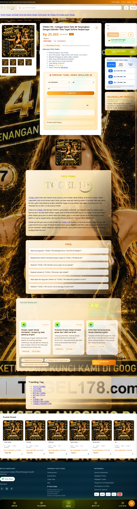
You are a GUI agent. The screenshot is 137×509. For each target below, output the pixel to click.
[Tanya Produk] (130, 34)
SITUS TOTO (37, 20)
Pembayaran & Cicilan (101, 486)
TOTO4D (15, 15)
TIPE (72, 79)
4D (49, 15)
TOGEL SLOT (64, 15)
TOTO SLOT (42, 15)
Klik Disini (64, 67)
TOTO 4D (22, 15)
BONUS (14, 506)
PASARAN (50, 79)
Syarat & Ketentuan (101, 472)
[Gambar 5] (5, 70)
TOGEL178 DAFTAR (42, 404)
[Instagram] (7, 489)
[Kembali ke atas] (132, 498)
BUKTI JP (95, 506)
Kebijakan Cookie (100, 479)
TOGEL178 (54, 15)
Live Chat (122, 506)
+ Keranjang (113, 35)
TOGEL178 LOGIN (41, 401)
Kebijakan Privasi (100, 476)
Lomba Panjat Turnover (120, 64)
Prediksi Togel (130, 64)
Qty (108, 25)
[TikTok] (11, 489)
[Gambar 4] (28, 62)
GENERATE (71, 93)
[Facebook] (2, 489)
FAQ (48, 483)
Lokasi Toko (51, 479)
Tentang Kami (52, 472)
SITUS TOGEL (32, 15)
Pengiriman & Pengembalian (104, 483)
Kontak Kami (51, 476)
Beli (123, 35)
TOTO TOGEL (115, 2)
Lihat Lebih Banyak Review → (101, 362)
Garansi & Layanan (100, 490)
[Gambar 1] (5, 62)
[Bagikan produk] (96, 28)
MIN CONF (50, 85)
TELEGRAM (41, 506)
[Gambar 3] (20, 62)
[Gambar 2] (13, 62)
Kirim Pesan (9, 479)
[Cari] (20, 8)
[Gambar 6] (13, 70)
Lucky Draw (111, 64)
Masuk (135, 2)
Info (132, 52)
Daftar (129, 2)
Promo (123, 2)
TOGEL (72, 15)
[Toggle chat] (131, 503)
